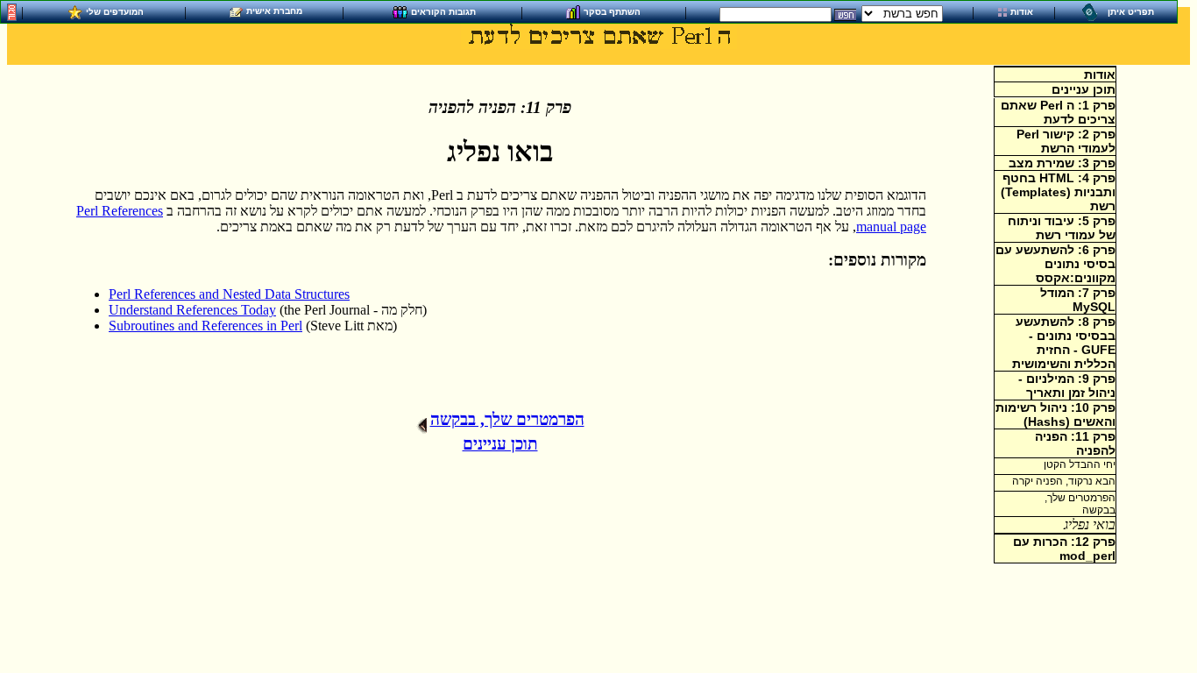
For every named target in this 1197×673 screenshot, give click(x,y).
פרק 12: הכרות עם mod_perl (1064, 549)
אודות (1021, 12)
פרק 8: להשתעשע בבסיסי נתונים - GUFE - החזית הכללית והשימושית (1064, 343)
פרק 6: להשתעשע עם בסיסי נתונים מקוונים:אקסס (1055, 264)
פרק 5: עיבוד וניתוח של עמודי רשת (1062, 228)
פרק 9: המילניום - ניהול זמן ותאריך (1067, 386)
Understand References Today (192, 309)
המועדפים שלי (115, 11)
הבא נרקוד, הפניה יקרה (1064, 481)
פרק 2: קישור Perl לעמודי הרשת (1066, 141)
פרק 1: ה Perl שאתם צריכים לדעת (1058, 112)
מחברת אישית (274, 11)
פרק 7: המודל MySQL (1078, 300)
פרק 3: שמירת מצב (1062, 163)
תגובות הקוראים (443, 11)
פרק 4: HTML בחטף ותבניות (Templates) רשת (1058, 192)
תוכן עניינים (1084, 89)
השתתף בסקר (612, 11)
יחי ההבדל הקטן (1080, 464)
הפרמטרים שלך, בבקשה (507, 419)
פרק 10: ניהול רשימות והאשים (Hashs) (1055, 414)
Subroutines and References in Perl (205, 325)
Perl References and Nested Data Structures (229, 294)
